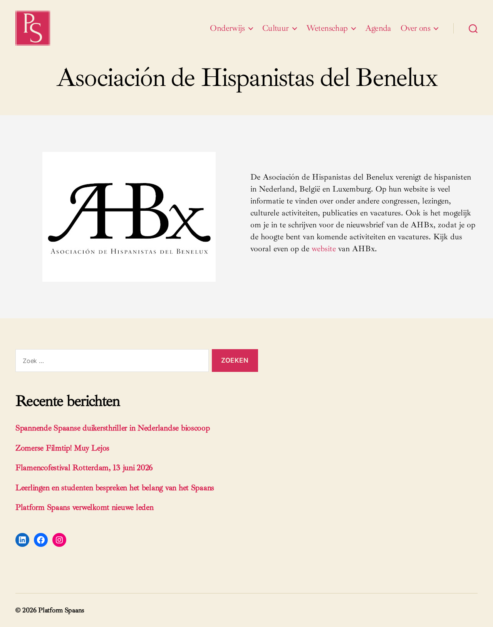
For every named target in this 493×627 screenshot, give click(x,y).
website (324, 249)
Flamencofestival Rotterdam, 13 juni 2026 (84, 467)
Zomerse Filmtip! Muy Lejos (62, 448)
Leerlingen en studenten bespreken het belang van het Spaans (114, 487)
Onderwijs (227, 28)
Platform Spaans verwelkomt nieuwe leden (84, 507)
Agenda (378, 28)
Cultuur (275, 28)
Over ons (415, 28)
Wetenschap (327, 28)
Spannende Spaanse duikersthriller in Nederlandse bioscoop (112, 428)
